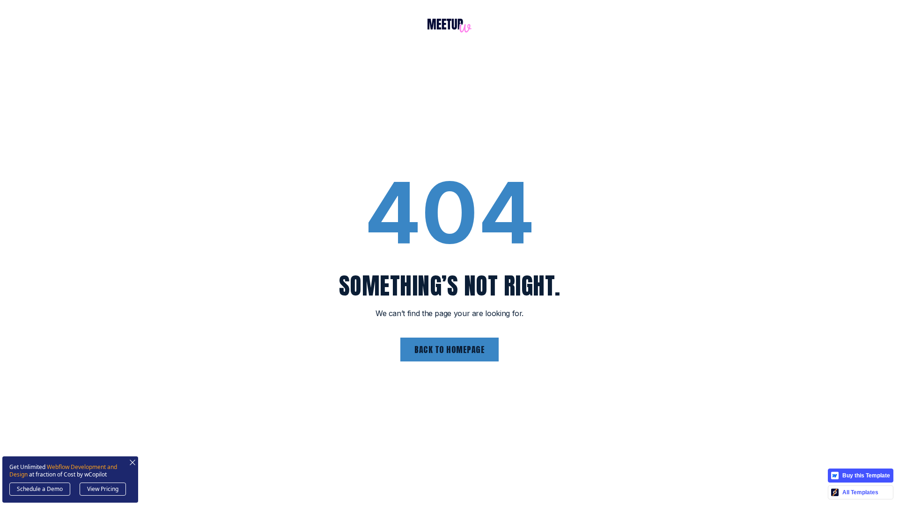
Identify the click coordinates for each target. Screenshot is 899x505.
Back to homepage (449, 349)
